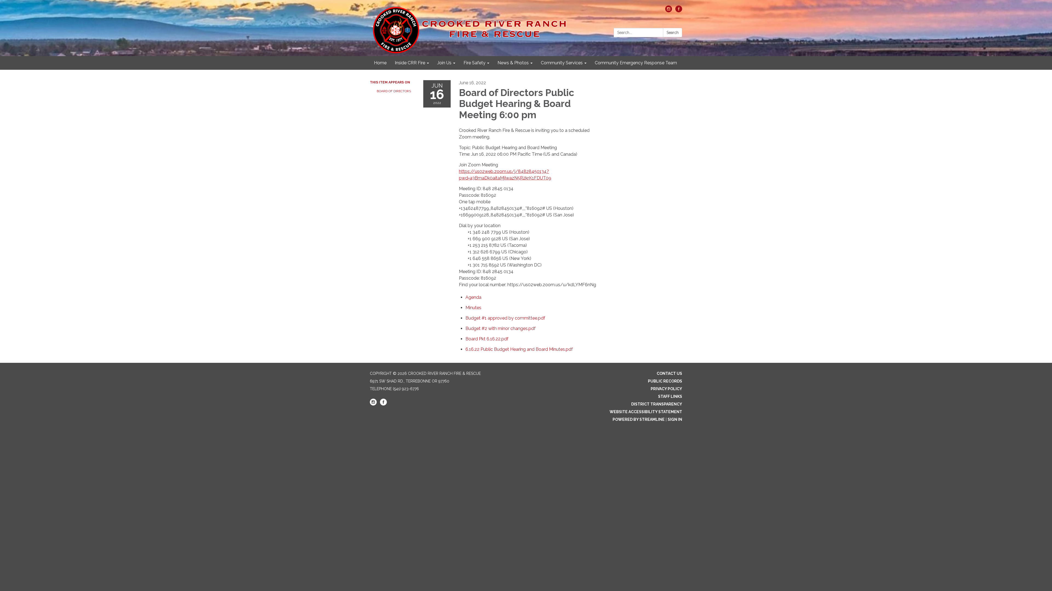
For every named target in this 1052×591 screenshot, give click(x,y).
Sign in (675, 419)
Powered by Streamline (639, 419)
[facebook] (678, 10)
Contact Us (669, 373)
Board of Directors (394, 91)
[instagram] (668, 10)
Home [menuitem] (380, 62)
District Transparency (656, 404)
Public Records (665, 381)
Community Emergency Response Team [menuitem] (636, 62)
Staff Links (670, 396)
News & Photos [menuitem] (513, 62)
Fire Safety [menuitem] (474, 62)
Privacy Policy (666, 389)
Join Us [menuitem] (444, 62)
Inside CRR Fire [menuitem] (410, 62)
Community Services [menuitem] (562, 62)
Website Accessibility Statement (646, 412)
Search (673, 32)
